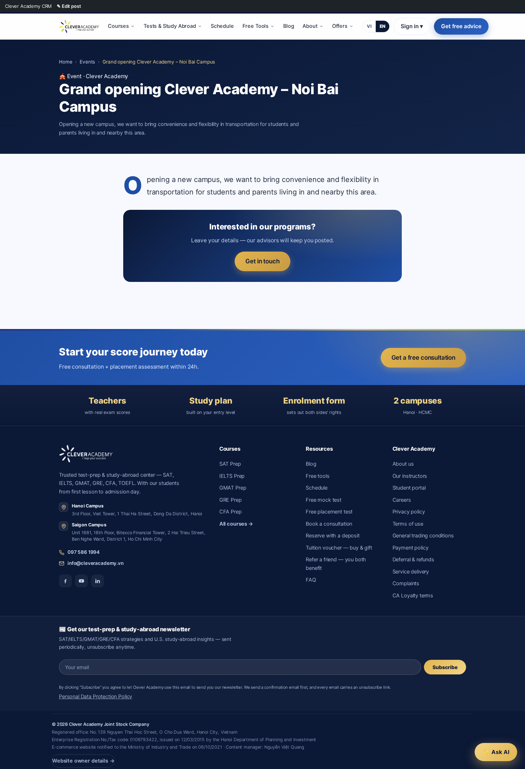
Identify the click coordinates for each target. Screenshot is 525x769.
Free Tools (255, 26)
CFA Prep (230, 512)
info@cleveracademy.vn (96, 563)
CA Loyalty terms (413, 595)
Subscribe (445, 667)
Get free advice (461, 26)
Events (87, 62)
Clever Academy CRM (28, 6)
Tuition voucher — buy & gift (339, 548)
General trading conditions (423, 535)
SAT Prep (230, 464)
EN (383, 26)
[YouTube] (81, 581)
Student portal (409, 488)
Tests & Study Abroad (170, 26)
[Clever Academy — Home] (79, 26)
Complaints (405, 583)
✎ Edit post (69, 6)
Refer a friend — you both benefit (336, 563)
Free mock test (323, 500)
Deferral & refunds (413, 559)
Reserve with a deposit (333, 535)
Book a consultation (329, 524)
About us (403, 464)
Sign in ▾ (412, 26)
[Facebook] (65, 581)
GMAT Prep (232, 488)
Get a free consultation (423, 357)
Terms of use (407, 524)
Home (65, 62)
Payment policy (410, 548)
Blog (288, 26)
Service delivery (410, 571)
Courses (118, 26)
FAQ (311, 580)
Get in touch (262, 261)
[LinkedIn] (97, 581)
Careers (401, 500)
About (309, 26)
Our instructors (410, 476)
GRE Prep (230, 500)
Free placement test (329, 512)
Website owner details (83, 761)
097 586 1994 (84, 552)
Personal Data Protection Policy (95, 696)
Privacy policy (408, 512)
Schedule (222, 26)
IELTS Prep (232, 476)
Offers (340, 26)
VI (369, 26)
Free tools (317, 476)
